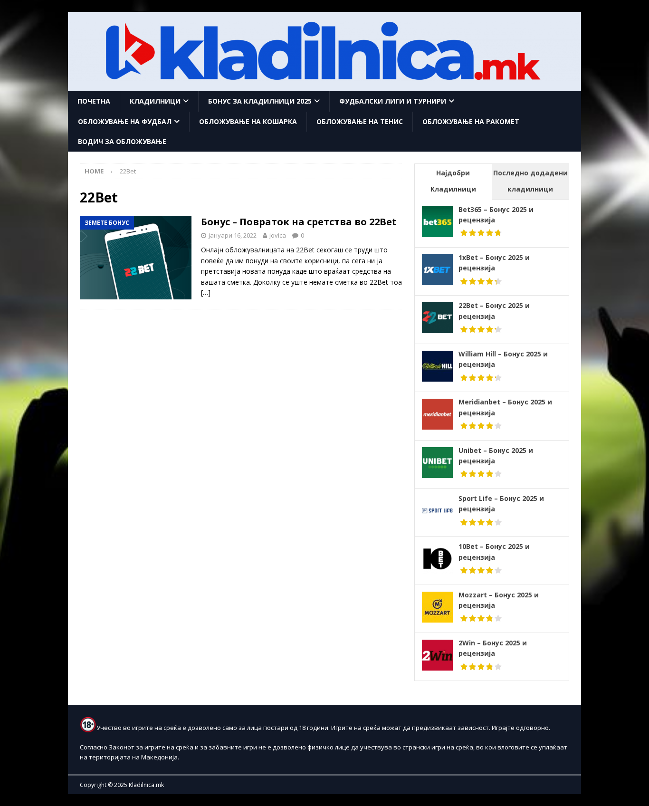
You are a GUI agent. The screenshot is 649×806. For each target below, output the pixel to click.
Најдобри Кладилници (453, 180)
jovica (277, 235)
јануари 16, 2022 (233, 235)
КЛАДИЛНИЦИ (155, 101)
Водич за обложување (122, 141)
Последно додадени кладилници (530, 180)
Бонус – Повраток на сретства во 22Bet (299, 221)
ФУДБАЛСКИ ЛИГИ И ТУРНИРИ (392, 101)
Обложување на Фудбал (125, 121)
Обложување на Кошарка (248, 121)
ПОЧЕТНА (93, 101)
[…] (205, 292)
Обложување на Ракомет (470, 121)
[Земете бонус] (135, 258)
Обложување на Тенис (359, 121)
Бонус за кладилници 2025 (260, 101)
